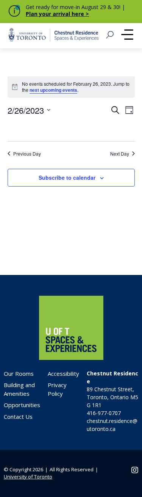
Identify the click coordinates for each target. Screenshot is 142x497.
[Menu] (127, 35)
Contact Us (18, 416)
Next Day (119, 154)
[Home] (71, 357)
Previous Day (27, 154)
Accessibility (63, 373)
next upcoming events (53, 89)
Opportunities (22, 405)
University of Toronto (28, 476)
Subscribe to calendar (67, 177)
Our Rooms (19, 373)
